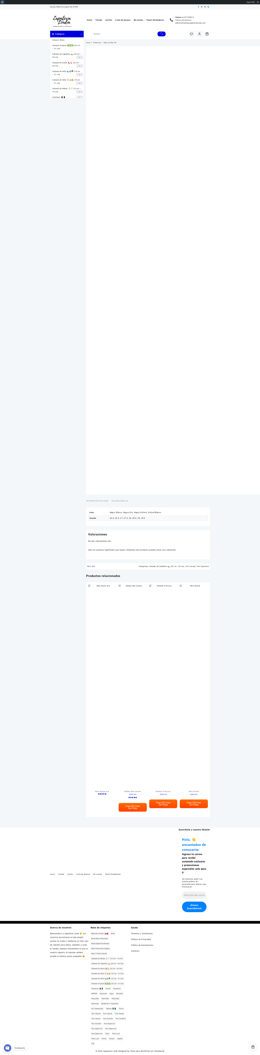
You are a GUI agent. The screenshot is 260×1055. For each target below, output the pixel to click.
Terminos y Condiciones (142, 933)
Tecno (121, 1009)
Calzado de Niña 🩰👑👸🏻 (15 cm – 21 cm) (66, 81)
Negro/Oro (128, 512)
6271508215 (188, 17)
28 (130, 518)
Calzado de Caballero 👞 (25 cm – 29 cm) (67, 55)
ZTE (92, 1044)
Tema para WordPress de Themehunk (147, 1051)
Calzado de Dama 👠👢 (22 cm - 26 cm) (106, 969)
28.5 (134, 518)
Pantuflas (95, 999)
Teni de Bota (108, 1019)
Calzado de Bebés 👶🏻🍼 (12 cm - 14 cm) (107, 958)
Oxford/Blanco (154, 512)
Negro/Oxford (140, 512)
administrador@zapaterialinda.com (190, 23)
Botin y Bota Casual (99, 953)
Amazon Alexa (58, 40)
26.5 (117, 518)
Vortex (104, 1039)
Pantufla (119, 994)
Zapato (120, 1039)
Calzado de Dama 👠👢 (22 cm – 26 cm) (66, 64)
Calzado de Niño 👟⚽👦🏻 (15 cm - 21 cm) (107, 979)
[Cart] (207, 34)
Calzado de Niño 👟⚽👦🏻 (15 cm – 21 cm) (66, 72)
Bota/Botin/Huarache (99, 938)
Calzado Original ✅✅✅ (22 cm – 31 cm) (66, 47)
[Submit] (161, 34)
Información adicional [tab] (97, 501)
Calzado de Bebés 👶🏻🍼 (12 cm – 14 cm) (66, 90)
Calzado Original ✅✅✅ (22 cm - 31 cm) (107, 984)
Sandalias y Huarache (109, 1004)
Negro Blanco (116, 512)
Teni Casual (190, 566)
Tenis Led (116, 1034)
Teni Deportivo (202, 566)
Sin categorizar (97, 1009)
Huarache (117, 989)
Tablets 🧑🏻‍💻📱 (111, 1009)
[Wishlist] (191, 34)
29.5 (143, 518)
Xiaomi (112, 1039)
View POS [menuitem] (250, 2)
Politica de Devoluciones (142, 945)
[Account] (199, 34)
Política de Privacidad (141, 939)
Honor (108, 989)
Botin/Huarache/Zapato (100, 948)
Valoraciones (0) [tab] (119, 501)
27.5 (125, 518)
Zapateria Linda (110, 1051)
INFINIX (94, 994)
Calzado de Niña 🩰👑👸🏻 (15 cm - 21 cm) (107, 974)
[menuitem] (2, 2)
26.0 (112, 518)
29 (138, 518)
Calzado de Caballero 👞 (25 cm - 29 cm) (166, 566)
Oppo (111, 994)
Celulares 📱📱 (59, 97)
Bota (113, 933)
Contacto (135, 951)
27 (121, 518)
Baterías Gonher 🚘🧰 (99, 933)
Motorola (103, 994)
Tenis (107, 1034)
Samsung (95, 1004)
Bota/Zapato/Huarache (100, 943)
